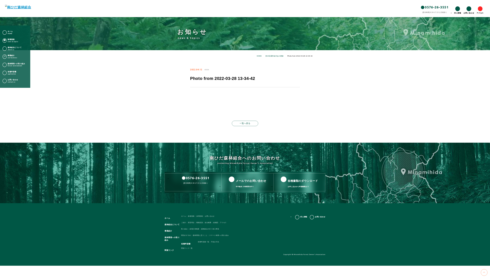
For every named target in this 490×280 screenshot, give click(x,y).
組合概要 (208, 222)
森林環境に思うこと (200, 235)
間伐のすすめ (186, 235)
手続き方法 (215, 242)
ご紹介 (183, 222)
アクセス (480, 13)
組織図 (215, 222)
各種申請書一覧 (203, 242)
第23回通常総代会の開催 (274, 56)
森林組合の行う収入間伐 (210, 229)
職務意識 (199, 222)
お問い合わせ (469, 13)
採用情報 (199, 216)
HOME (259, 56)
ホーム (183, 216)
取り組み (184, 229)
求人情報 (457, 13)
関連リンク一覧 (187, 248)
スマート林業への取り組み (219, 235)
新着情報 (191, 216)
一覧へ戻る (245, 123)
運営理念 (191, 222)
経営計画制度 (194, 229)
